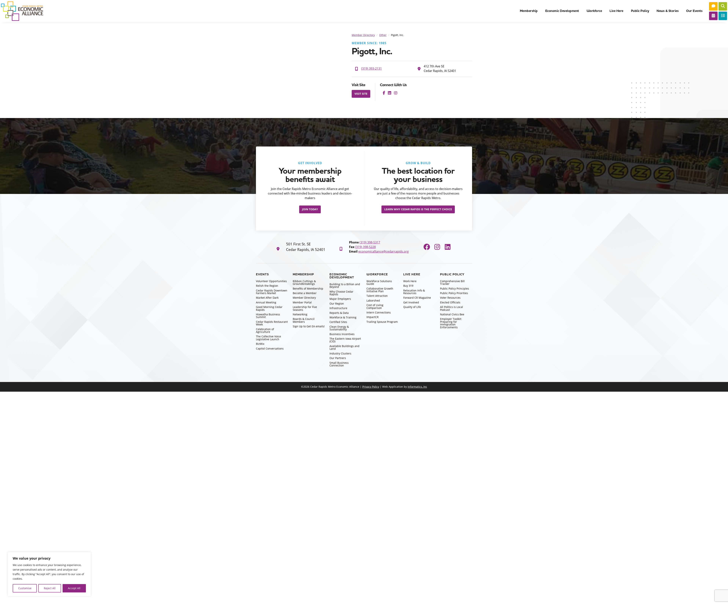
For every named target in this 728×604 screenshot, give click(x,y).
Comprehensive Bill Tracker (452, 282)
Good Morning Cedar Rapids (269, 308)
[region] (49, 574)
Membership (529, 11)
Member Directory (363, 35)
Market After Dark (267, 297)
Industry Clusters (340, 353)
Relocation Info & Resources (414, 292)
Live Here (616, 11)
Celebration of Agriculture (265, 330)
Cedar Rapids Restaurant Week (272, 323)
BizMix (260, 344)
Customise (24, 588)
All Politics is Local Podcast (451, 308)
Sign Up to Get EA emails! (309, 326)
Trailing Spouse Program (382, 322)
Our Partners (337, 358)
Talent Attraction (377, 296)
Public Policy (640, 11)
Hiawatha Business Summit (268, 316)
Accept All (74, 588)
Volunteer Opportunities (271, 281)
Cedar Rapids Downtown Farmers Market (271, 292)
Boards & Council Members (304, 320)
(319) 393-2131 (371, 68)
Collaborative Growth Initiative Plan (379, 290)
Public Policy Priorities (454, 293)
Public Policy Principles (454, 288)
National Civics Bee (452, 314)
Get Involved (411, 302)
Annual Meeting (266, 302)
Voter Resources (450, 297)
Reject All (50, 588)
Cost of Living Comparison (374, 306)
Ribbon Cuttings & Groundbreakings (304, 282)
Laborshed (373, 300)
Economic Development (562, 11)
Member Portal (302, 302)
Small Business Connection (339, 364)
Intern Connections (378, 312)
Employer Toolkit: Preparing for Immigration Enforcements (451, 323)
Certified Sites (338, 322)
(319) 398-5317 (369, 242)
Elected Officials (450, 302)
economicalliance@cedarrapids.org (383, 251)
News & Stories (668, 11)
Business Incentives (342, 334)
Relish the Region (267, 285)
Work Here (410, 281)
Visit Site (361, 93)
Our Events (694, 11)
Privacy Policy (370, 386)
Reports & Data (339, 313)
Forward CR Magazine (417, 297)
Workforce (594, 11)
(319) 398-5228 (365, 247)
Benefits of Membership (308, 288)
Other (383, 35)
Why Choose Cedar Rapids (341, 293)
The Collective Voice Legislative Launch (268, 338)
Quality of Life (412, 307)
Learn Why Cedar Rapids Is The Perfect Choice (418, 209)
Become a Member (305, 293)
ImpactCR (372, 317)
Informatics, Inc (417, 386)
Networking (300, 314)
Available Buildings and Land (344, 347)
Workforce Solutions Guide (379, 282)
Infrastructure (338, 308)
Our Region (336, 303)
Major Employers (340, 299)
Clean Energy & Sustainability (339, 328)
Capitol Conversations (270, 348)
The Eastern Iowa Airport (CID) (345, 340)
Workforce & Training (342, 317)
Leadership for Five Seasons (305, 308)
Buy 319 (408, 285)
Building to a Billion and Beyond (344, 285)
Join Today (310, 209)
